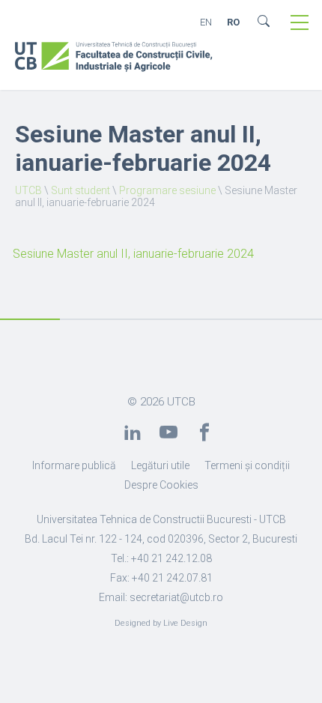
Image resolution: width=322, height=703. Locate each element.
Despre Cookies (161, 485)
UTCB (28, 190)
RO (233, 22)
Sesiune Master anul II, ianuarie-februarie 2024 (133, 254)
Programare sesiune (167, 190)
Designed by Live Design (161, 623)
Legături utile (160, 465)
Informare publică (74, 465)
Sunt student (80, 190)
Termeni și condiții (247, 465)
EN (206, 22)
